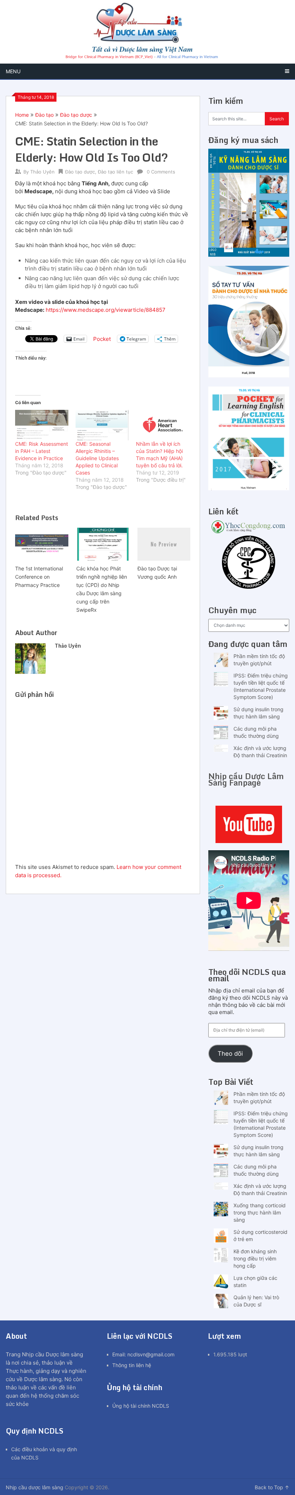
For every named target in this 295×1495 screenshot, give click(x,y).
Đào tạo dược (76, 115)
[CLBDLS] (248, 563)
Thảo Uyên (42, 172)
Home (22, 115)
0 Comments (161, 172)
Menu (13, 71)
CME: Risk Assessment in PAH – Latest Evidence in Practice (41, 451)
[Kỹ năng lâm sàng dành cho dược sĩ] (248, 255)
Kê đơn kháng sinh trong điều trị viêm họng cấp (255, 1258)
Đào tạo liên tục (115, 172)
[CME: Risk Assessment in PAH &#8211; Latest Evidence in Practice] (41, 425)
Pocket (102, 338)
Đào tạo (44, 115)
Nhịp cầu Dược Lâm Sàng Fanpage (246, 779)
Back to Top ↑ (272, 1487)
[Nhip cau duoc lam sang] (248, 824)
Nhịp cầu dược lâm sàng (34, 1487)
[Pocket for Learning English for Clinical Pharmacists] (248, 488)
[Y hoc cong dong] (248, 531)
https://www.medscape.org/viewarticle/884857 (105, 309)
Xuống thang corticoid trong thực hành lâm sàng (259, 1212)
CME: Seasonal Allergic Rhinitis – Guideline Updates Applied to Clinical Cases (97, 458)
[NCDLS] (147, 32)
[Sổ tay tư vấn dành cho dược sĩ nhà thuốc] (248, 375)
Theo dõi (230, 1053)
